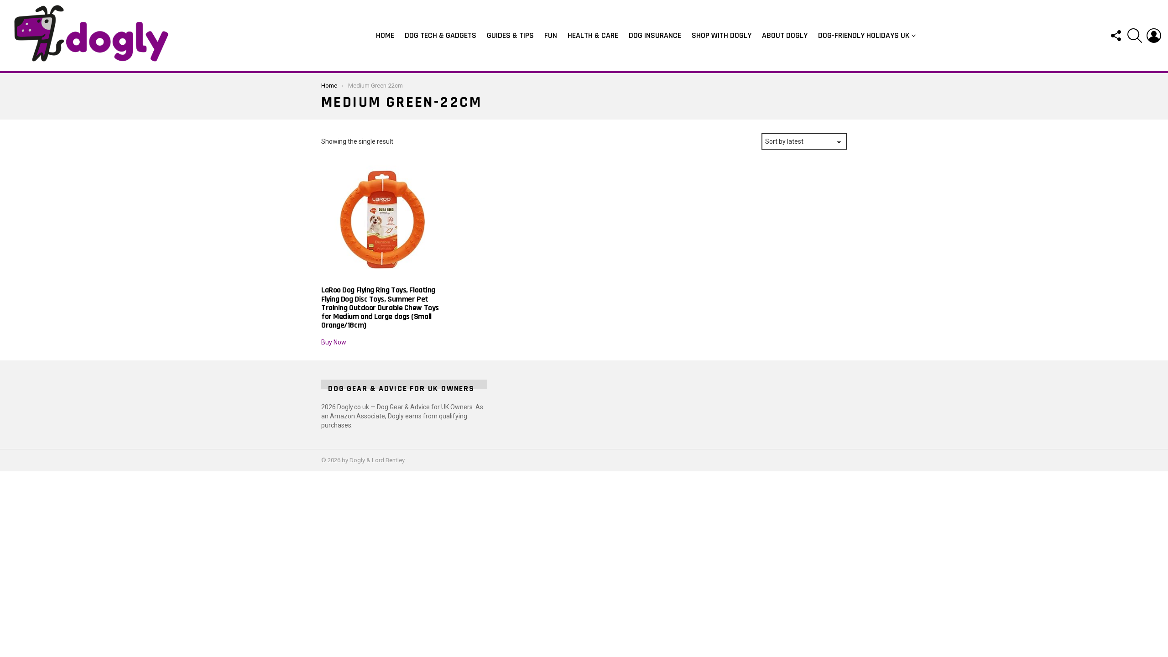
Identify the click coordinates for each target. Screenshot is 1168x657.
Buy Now (333, 342)
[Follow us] (1115, 35)
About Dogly (785, 35)
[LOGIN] (1154, 35)
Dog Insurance (655, 35)
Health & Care (593, 35)
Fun (550, 35)
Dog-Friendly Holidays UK (864, 35)
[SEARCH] (1134, 35)
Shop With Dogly (721, 35)
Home (385, 35)
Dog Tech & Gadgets (440, 35)
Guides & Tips (510, 35)
